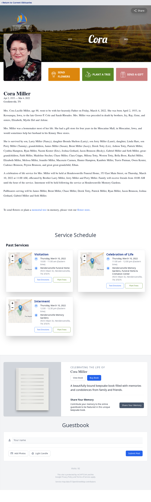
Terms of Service (83, 477)
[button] (20, 261)
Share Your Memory (131, 405)
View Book (78, 377)
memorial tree (39, 209)
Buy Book (94, 377)
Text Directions (43, 279)
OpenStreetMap (78, 481)
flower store (83, 209)
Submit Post (134, 453)
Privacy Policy (67, 477)
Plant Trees (62, 279)
